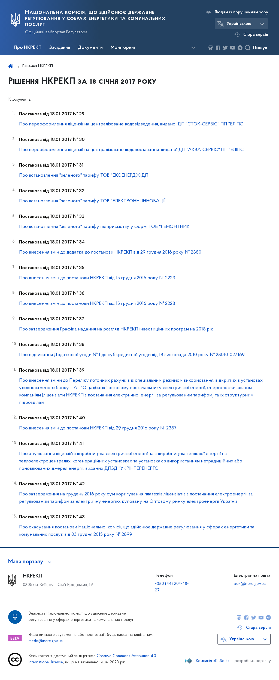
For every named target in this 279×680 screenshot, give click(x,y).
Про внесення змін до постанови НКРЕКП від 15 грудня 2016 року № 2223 (97, 278)
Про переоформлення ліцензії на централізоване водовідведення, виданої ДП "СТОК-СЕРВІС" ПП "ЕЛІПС (131, 124)
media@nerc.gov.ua (46, 641)
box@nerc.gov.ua (250, 584)
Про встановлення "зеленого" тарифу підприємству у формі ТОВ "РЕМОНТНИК (104, 226)
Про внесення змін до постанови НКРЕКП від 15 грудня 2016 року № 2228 (97, 303)
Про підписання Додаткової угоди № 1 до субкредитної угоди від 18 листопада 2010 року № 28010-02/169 (132, 355)
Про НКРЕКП (27, 47)
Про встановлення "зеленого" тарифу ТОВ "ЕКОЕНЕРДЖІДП (83, 175)
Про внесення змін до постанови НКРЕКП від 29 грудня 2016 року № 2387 (98, 428)
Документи (90, 47)
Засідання (59, 47)
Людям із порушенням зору (241, 12)
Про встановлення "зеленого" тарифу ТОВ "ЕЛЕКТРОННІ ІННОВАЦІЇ (92, 201)
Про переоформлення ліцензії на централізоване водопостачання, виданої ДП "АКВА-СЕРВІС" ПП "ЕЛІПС (131, 150)
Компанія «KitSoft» (213, 661)
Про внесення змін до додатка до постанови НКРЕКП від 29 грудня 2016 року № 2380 (110, 252)
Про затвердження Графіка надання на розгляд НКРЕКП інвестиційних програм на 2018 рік (116, 329)
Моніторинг (123, 47)
